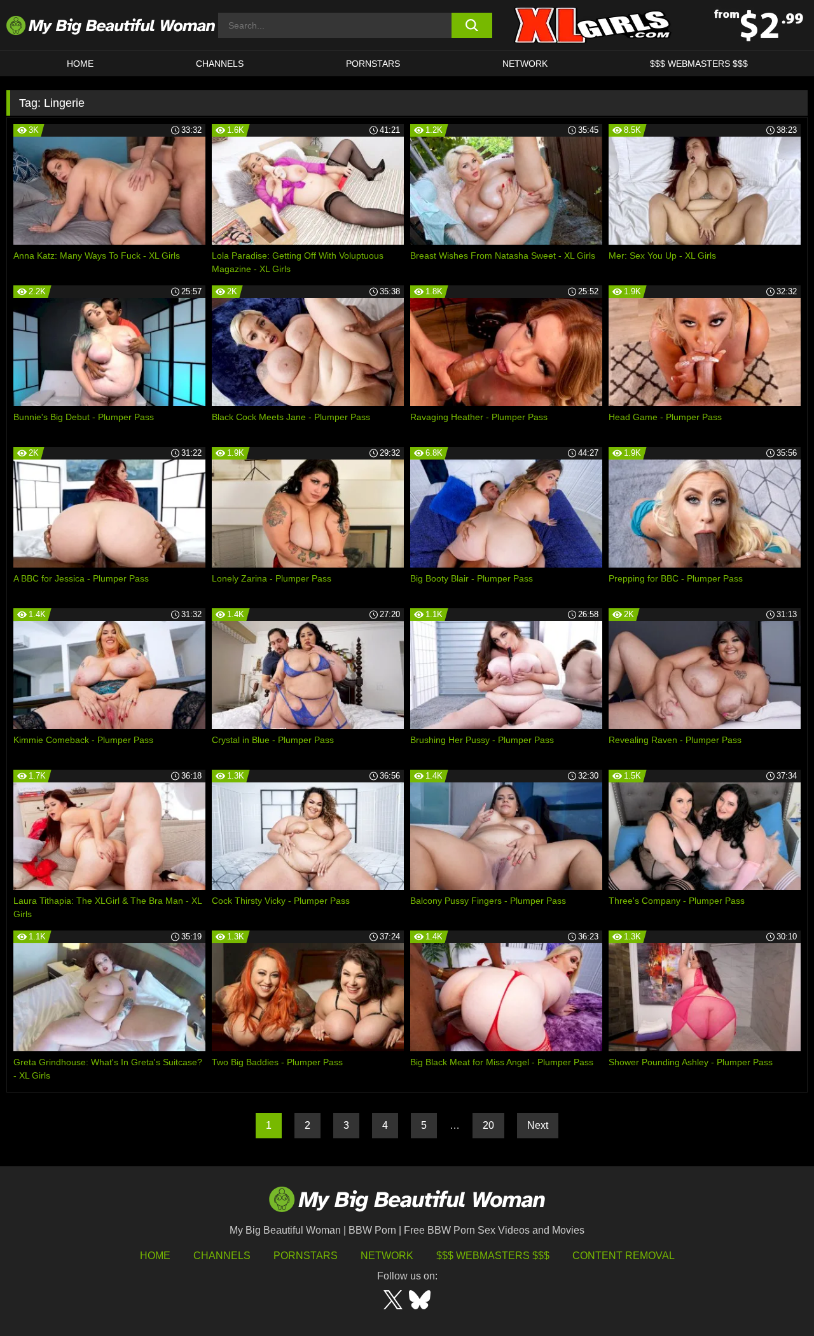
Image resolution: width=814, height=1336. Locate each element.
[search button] (472, 25)
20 (488, 1125)
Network (525, 63)
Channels (222, 1255)
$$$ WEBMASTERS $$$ (699, 63)
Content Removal (623, 1255)
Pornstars (373, 63)
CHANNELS (220, 63)
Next (537, 1125)
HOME (80, 63)
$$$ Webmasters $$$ (492, 1255)
